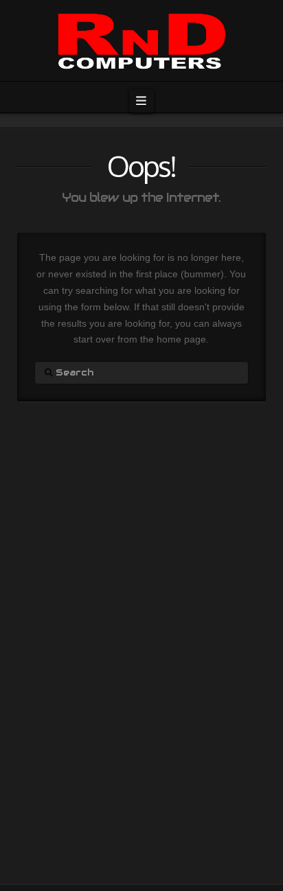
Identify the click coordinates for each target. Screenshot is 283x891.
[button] (141, 101)
